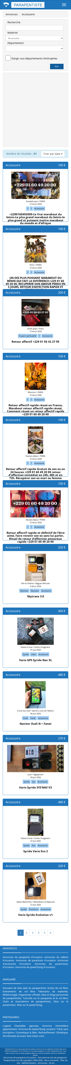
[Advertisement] (35, 109)
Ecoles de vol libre (58, 988)
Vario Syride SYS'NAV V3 (35, 787)
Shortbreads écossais (14, 1036)
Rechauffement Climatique (53, 1032)
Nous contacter (51, 1060)
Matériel (12, 32)
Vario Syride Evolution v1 (35, 915)
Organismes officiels (29, 994)
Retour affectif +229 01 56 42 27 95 (35, 341)
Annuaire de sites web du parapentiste (24, 988)
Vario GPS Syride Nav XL (35, 660)
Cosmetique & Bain (26, 1032)
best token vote (35, 1036)
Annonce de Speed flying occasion (37, 1029)
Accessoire (28, 14)
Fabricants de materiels (53, 991)
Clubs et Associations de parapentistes (27, 1001)
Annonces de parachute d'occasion (36, 960)
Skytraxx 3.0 (35, 596)
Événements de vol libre (19, 991)
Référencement (29, 1063)
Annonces (12, 14)
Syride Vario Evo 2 (35, 851)
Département (15, 43)
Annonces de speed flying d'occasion (35, 967)
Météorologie (10, 994)
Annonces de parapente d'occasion (23, 957)
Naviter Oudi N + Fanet (36, 723)
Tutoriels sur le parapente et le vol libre (45, 998)
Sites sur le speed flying (29, 1004)
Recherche (13, 22)
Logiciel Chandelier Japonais (20, 1025)
